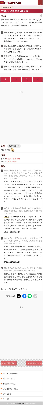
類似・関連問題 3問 (12, 262)
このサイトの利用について (11, 374)
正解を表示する (14, 146)
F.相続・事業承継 (13, 158)
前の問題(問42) (9, 363)
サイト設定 (6, 399)
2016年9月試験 (6, 7)
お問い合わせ (7, 394)
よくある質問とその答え (10, 389)
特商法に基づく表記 (9, 384)
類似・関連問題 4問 (12, 232)
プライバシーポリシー (9, 379)
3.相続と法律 (11, 161)
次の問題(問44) (33, 363)
